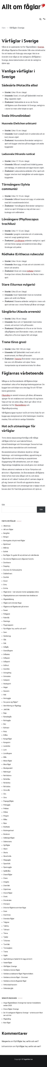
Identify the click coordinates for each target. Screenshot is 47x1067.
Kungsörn (6, 742)
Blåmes (6, 548)
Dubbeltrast (7, 573)
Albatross (6, 526)
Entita (5, 588)
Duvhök (6, 577)
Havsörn (6, 691)
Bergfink (6, 533)
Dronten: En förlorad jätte (12, 570)
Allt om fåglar (8, 529)
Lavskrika (6, 746)
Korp (5, 731)
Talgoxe (6, 922)
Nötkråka (6, 779)
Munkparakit (8, 768)
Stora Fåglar (7, 893)
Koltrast (6, 728)
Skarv (5, 849)
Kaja (5, 713)
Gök (4, 643)
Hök (4, 695)
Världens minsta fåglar (11, 970)
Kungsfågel (7, 739)
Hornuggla (7, 698)
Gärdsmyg (7, 636)
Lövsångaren (19, 241)
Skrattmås (7, 856)
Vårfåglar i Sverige (10, 966)
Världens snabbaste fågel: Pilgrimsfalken (18, 974)
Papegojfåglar (8, 801)
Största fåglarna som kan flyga (14, 908)
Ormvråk (6, 790)
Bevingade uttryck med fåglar (14, 540)
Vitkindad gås (8, 988)
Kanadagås (7, 717)
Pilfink (5, 812)
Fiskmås (6, 618)
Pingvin (6, 816)
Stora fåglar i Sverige (11, 1009)
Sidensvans (7, 841)
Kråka (5, 735)
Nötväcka (6, 786)
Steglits (6, 882)
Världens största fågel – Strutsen (15, 977)
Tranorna (17, 359)
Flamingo (6, 621)
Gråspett (6, 662)
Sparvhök (6, 863)
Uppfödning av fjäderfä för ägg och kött (17, 959)
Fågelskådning (8, 599)
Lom (5, 750)
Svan (5, 911)
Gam (5, 632)
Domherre (7, 562)
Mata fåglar (7, 761)
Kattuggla (7, 720)
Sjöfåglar (6, 845)
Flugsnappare (8, 625)
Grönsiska (6, 676)
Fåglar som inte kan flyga (12, 603)
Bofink (5, 551)
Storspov (6, 904)
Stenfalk (6, 885)
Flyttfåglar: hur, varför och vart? (14, 629)
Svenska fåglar (8, 919)
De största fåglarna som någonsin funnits (18, 559)
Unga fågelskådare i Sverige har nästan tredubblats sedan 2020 (22, 1004)
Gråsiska (6, 654)
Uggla (5, 955)
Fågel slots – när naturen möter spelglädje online (21, 592)
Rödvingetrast (8, 830)
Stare (5, 878)
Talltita (6, 926)
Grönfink (6, 669)
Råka (5, 819)
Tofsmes (6, 941)
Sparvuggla (7, 867)
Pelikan (6, 808)
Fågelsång (6, 395)
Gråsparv (6, 658)
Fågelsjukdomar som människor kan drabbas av (20, 595)
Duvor (5, 581)
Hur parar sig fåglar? (10, 702)
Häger (5, 687)
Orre (5, 797)
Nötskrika (6, 783)
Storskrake (7, 900)
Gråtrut (6, 665)
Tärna (5, 933)
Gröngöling (7, 673)
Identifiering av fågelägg (12, 706)
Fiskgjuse (6, 614)
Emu (5, 584)
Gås (4, 640)
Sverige (41, 47)
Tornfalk (6, 944)
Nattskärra (7, 775)
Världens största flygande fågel (14, 981)
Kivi (4, 724)
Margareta (6, 1041)
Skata (5, 852)
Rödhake (6, 827)
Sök (3, 505)
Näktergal (6, 772)
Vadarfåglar (7, 963)
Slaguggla (7, 860)
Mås (5, 757)
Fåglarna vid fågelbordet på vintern (16, 607)
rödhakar (30, 271)
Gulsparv (6, 680)
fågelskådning (20, 405)
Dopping (6, 566)
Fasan (5, 610)
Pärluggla (6, 805)
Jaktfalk (6, 709)
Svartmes (7, 915)
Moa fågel (7, 764)
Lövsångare (7, 753)
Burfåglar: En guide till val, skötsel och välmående (21, 555)
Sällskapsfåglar (9, 838)
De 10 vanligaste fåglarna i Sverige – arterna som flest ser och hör (23, 1014)
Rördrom (6, 834)
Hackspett (7, 684)
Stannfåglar (7, 874)
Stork (5, 896)
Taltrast (6, 930)
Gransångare (8, 651)
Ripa (5, 823)
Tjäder (5, 937)
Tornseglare (7, 948)
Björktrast (7, 544)
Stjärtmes (7, 889)
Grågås (6, 647)
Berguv (6, 537)
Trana (5, 952)
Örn (4, 794)
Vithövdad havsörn (10, 985)
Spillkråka (6, 871)
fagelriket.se (28, 1059)
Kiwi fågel (6, 1023)
